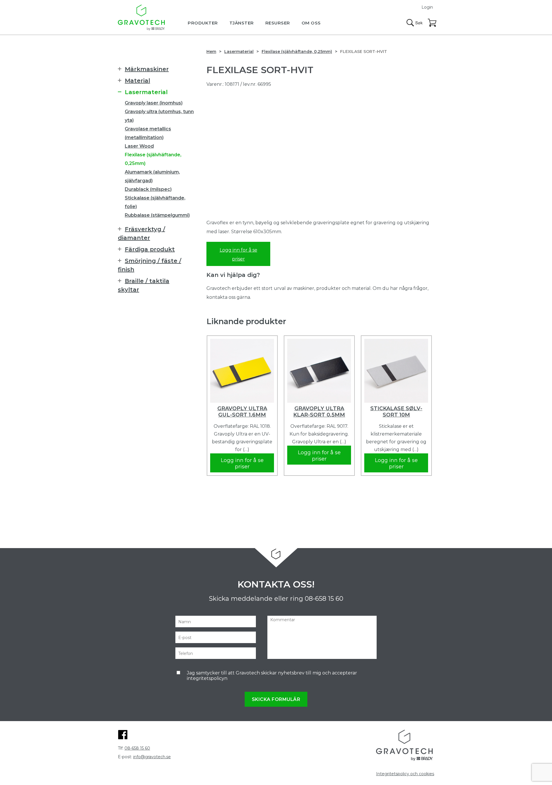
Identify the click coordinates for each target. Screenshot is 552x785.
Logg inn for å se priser (238, 254)
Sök (414, 22)
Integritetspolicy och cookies (405, 773)
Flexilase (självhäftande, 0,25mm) (297, 51)
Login (427, 7)
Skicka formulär (276, 699)
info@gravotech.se (152, 756)
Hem (211, 51)
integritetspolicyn (207, 678)
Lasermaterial (239, 51)
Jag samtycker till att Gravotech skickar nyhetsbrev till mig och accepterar (272, 675)
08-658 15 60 (324, 598)
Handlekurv (432, 23)
